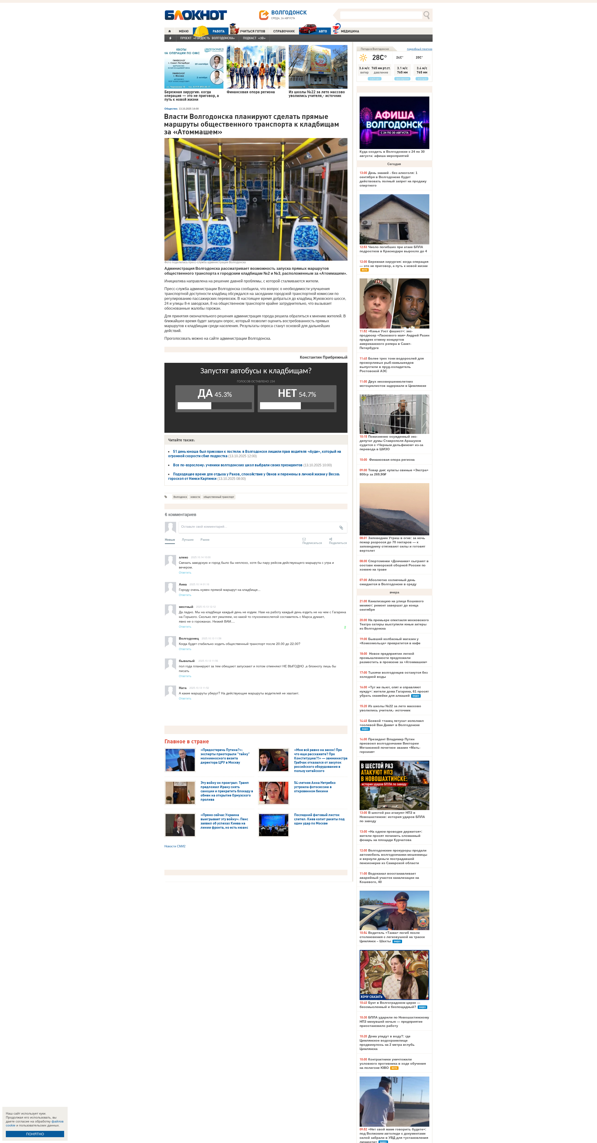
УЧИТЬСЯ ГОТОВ (252, 31)
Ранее (205, 539)
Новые (170, 539)
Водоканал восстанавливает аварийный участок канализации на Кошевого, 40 (389, 878)
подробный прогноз (419, 49)
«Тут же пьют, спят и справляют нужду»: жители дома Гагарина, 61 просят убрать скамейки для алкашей (394, 691)
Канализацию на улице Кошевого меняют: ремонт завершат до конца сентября (392, 605)
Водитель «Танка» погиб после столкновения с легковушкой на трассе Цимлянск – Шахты (392, 937)
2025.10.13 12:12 (206, 606)
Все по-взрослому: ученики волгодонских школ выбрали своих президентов (237, 465)
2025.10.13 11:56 (208, 660)
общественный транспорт (219, 496)
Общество (170, 108)
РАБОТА (219, 31)
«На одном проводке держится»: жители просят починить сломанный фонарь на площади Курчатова (391, 836)
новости (195, 496)
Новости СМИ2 (174, 846)
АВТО (323, 31)
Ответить (185, 572)
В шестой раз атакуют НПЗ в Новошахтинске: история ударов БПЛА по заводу (392, 817)
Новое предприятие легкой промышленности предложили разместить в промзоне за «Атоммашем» (393, 658)
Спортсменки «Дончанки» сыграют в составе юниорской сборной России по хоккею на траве (394, 565)
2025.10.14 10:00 (201, 557)
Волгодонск (180, 496)
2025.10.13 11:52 (199, 687)
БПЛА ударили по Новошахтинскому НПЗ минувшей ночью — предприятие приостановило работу (394, 1021)
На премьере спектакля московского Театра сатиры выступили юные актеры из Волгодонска (394, 624)
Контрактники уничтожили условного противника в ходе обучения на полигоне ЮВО (393, 1063)
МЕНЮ (184, 31)
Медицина (350, 31)
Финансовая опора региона (391, 459)
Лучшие (188, 539)
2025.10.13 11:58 (211, 638)
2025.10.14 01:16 (199, 584)
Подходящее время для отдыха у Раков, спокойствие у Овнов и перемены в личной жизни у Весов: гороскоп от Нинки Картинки (254, 476)
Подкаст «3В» (254, 38)
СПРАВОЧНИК (284, 31)
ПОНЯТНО (35, 1134)
